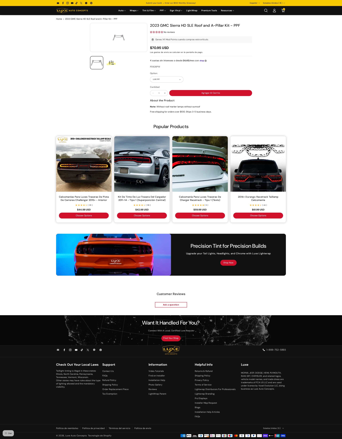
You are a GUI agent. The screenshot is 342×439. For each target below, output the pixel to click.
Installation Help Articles (207, 412)
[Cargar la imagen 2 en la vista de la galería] (111, 62)
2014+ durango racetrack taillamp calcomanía (258, 198)
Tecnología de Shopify (100, 435)
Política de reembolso (67, 428)
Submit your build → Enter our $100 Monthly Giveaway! (171, 3)
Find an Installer (157, 375)
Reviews (153, 389)
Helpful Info (204, 364)
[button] (122, 10)
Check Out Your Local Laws (77, 364)
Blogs (197, 407)
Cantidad (155, 87)
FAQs (105, 375)
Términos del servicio (119, 428)
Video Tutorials (156, 371)
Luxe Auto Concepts (76, 435)
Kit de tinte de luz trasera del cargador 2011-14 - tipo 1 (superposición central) (142, 198)
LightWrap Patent (157, 393)
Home (59, 18)
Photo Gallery (155, 384)
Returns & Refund (204, 371)
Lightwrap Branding (205, 393)
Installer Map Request (206, 402)
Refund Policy (109, 380)
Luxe (244, 364)
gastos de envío (161, 52)
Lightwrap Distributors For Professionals (215, 389)
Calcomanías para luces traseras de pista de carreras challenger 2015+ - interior (84, 198)
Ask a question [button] (171, 304)
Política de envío (142, 428)
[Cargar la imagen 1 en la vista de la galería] (96, 62)
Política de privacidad (93, 428)
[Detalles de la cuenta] (274, 10)
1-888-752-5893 (276, 349)
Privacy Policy (202, 380)
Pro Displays (201, 398)
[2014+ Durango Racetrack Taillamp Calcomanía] (258, 164)
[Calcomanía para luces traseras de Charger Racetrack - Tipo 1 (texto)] (200, 164)
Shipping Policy (110, 384)
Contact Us (108, 371)
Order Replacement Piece (115, 389)
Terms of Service (203, 384)
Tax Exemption (109, 393)
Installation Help (157, 380)
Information (158, 364)
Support (108, 364)
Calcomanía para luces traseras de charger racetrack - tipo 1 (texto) (200, 198)
